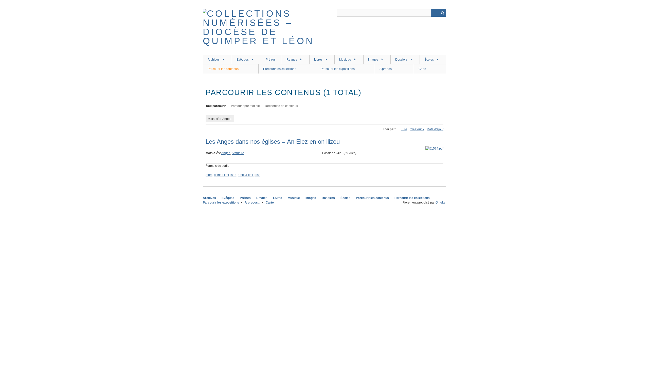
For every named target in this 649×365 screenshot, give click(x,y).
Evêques (243, 59)
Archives (214, 59)
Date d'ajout (435, 129)
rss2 (257, 175)
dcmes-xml (221, 175)
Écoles (429, 59)
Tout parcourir (216, 106)
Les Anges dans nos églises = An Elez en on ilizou (273, 141)
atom (209, 175)
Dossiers (401, 59)
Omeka (440, 202)
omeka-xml (245, 175)
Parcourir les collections (279, 69)
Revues (291, 59)
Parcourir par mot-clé (245, 106)
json (233, 175)
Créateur (416, 129)
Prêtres (271, 59)
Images (373, 59)
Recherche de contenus (281, 106)
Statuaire (238, 153)
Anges (225, 153)
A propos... (387, 69)
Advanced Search (435, 13)
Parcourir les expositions (338, 69)
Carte (422, 69)
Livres (318, 59)
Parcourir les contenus (223, 69)
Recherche (442, 13)
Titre (404, 129)
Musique (345, 59)
